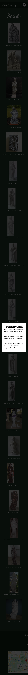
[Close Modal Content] (27, 1)
